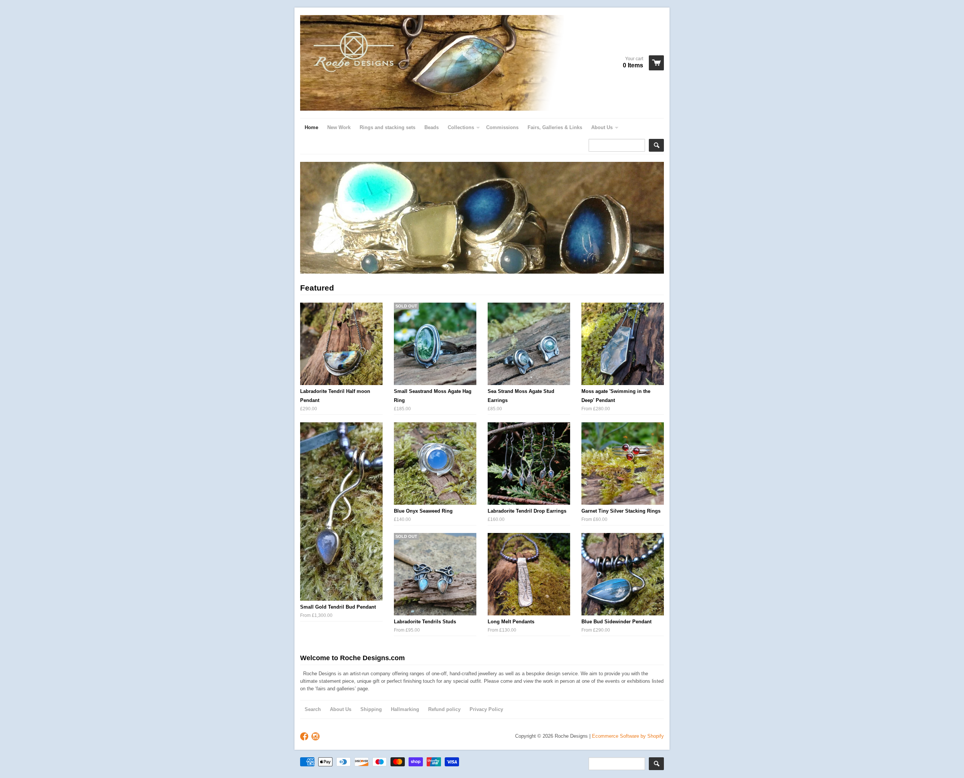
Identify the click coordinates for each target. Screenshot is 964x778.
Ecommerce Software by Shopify (628, 736)
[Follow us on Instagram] (316, 736)
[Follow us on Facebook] (305, 736)
